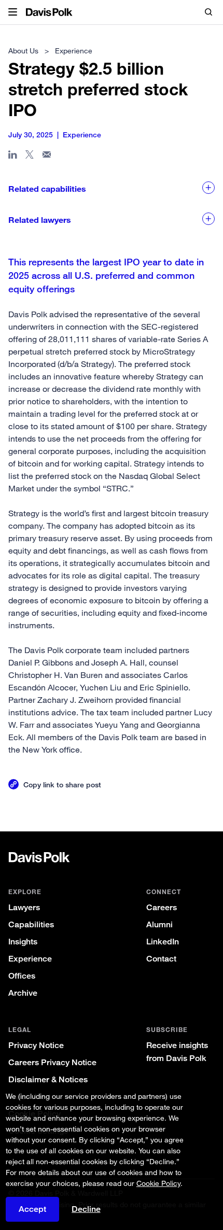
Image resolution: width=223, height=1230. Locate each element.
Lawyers (24, 907)
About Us (23, 50)
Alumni (159, 924)
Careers (161, 907)
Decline (86, 1209)
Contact (161, 959)
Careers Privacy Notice (52, 1062)
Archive (22, 993)
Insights (22, 941)
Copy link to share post (62, 784)
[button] (12, 12)
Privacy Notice (36, 1045)
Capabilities (31, 924)
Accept (32, 1209)
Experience (30, 959)
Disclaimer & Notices (48, 1079)
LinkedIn (162, 941)
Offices (21, 976)
